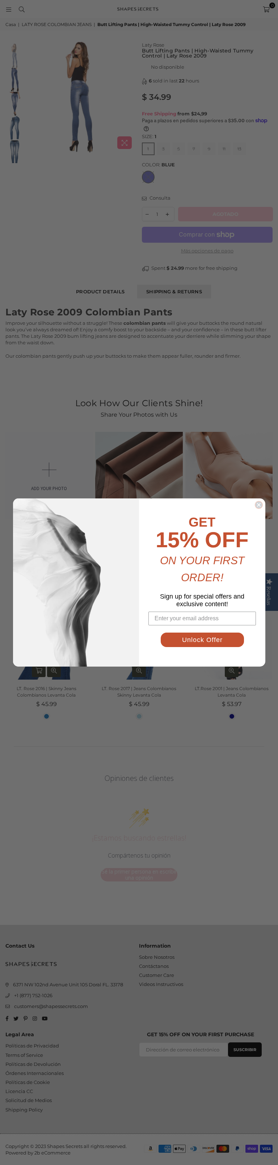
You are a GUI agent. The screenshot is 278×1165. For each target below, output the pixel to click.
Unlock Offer (202, 639)
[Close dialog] (258, 505)
